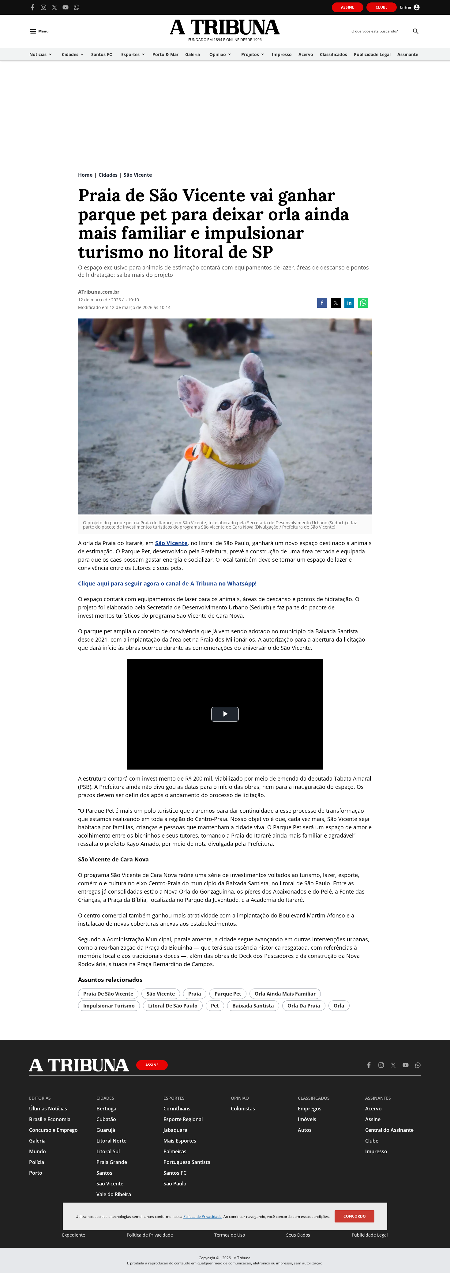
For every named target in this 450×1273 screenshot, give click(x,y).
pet (215, 1005)
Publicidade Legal (370, 1235)
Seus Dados (298, 1235)
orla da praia (303, 1005)
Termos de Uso (229, 1235)
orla (339, 1005)
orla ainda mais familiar (285, 993)
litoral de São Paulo (172, 1005)
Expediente (73, 1235)
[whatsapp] (363, 303)
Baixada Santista (253, 1005)
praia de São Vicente (108, 993)
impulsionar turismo (109, 1005)
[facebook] (322, 303)
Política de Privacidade (202, 1216)
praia (194, 993)
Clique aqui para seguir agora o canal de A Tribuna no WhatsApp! (167, 583)
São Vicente (171, 543)
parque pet (228, 993)
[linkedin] (349, 303)
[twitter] (336, 303)
